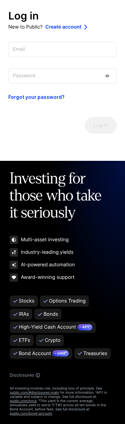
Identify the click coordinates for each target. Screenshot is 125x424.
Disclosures (22, 375)
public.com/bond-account (31, 413)
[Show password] (107, 75)
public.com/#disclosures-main (34, 393)
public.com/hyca (23, 401)
